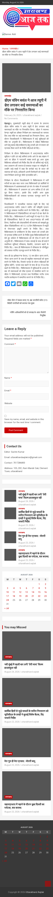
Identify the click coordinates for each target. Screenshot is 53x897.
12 (20, 592)
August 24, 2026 (26, 501)
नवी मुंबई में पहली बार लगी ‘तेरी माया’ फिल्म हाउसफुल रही (32, 496)
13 (26, 592)
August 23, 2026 (26, 525)
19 (20, 596)
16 (45, 592)
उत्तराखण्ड (21, 491)
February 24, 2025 (12, 115)
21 (33, 596)
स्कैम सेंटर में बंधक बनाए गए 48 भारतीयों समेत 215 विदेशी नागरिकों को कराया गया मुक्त (27, 302)
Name (8, 378)
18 (14, 596)
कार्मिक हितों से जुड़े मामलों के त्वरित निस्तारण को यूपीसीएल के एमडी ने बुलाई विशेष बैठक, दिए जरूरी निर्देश (33, 516)
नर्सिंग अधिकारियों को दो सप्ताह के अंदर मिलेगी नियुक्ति (28, 314)
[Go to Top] (48, 884)
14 (33, 592)
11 (14, 592)
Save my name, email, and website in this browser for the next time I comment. (24, 421)
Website (8, 403)
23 (45, 596)
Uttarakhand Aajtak (35, 892)
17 (7, 596)
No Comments (11, 118)
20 (26, 596)
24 (7, 600)
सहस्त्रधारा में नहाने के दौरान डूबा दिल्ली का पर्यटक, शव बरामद (33, 555)
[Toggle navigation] (6, 41)
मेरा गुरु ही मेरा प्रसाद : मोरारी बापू (19, 761)
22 (39, 596)
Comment (10, 344)
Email (7, 390)
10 (7, 592)
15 (39, 592)
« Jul (6, 608)
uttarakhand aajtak (31, 115)
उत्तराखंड (7, 96)
